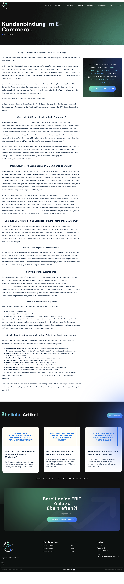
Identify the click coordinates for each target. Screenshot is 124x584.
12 (77, 479)
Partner (80, 5)
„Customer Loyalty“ (25, 122)
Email (99, 554)
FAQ (111, 5)
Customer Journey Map (32, 211)
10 (70, 479)
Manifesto (58, 5)
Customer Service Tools (33, 375)
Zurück (38, 479)
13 (80, 479)
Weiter (85, 479)
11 (73, 479)
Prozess (90, 5)
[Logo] (8, 5)
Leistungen (70, 5)
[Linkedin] (3, 563)
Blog (119, 5)
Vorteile (48, 5)
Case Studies (101, 5)
